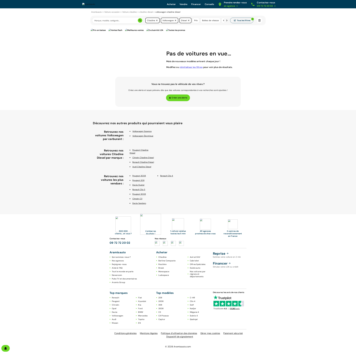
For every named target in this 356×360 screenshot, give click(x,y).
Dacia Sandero (139, 203)
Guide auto (195, 268)
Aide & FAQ (117, 268)
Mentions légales (149, 333)
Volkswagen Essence (142, 131)
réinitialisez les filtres (191, 67)
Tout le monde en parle (123, 271)
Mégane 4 (194, 312)
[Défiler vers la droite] (227, 20)
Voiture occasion (112, 12)
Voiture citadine (129, 12)
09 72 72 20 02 (120, 243)
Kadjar (193, 308)
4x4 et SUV (195, 257)
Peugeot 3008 (139, 176)
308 (160, 305)
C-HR (192, 297)
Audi (114, 319)
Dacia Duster (138, 185)
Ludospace (163, 275)
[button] (157, 20)
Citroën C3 (137, 198)
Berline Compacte (167, 260)
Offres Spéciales (198, 264)
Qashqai (194, 319)
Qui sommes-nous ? (121, 257)
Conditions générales (125, 333)
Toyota (141, 319)
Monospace (163, 271)
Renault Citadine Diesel (143, 162)
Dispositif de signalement (179, 336)
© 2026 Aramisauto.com (178, 346)
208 (160, 297)
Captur (161, 319)
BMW (140, 312)
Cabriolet (194, 260)
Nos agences (118, 260)
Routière (162, 264)
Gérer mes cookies (210, 333)
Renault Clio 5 (138, 189)
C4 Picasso (163, 315)
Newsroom (117, 275)
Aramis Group (118, 282)
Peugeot (116, 301)
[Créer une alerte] (5, 348)
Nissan (115, 323)
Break (161, 268)
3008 (161, 308)
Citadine (162, 257)
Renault (115, 297)
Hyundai (142, 301)
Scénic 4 (194, 315)
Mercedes (143, 315)
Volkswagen (117, 315)
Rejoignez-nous (119, 264)
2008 (161, 301)
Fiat (140, 297)
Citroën (115, 305)
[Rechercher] (140, 20)
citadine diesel (146, 12)
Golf (192, 305)
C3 (159, 312)
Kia (139, 305)
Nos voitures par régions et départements (198, 274)
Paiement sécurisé (233, 333)
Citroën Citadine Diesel (143, 157)
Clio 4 (192, 301)
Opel (114, 308)
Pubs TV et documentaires (124, 278)
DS (139, 323)
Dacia (114, 312)
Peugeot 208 (138, 180)
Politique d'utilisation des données (179, 333)
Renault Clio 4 (166, 176)
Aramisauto (96, 12)
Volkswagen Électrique (142, 136)
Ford (140, 308)
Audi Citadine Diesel (141, 166)
